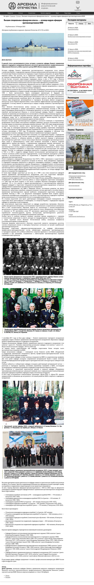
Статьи (20, 13)
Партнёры (67, 13)
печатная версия (74, 185)
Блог (57, 13)
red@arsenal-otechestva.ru (77, 216)
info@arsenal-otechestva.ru (77, 176)
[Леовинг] (79, 113)
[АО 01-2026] (79, 151)
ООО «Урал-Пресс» (77, 179)
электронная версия (75, 189)
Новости (10, 13)
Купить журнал (45, 13)
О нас (78, 13)
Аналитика (31, 13)
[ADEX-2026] (79, 81)
